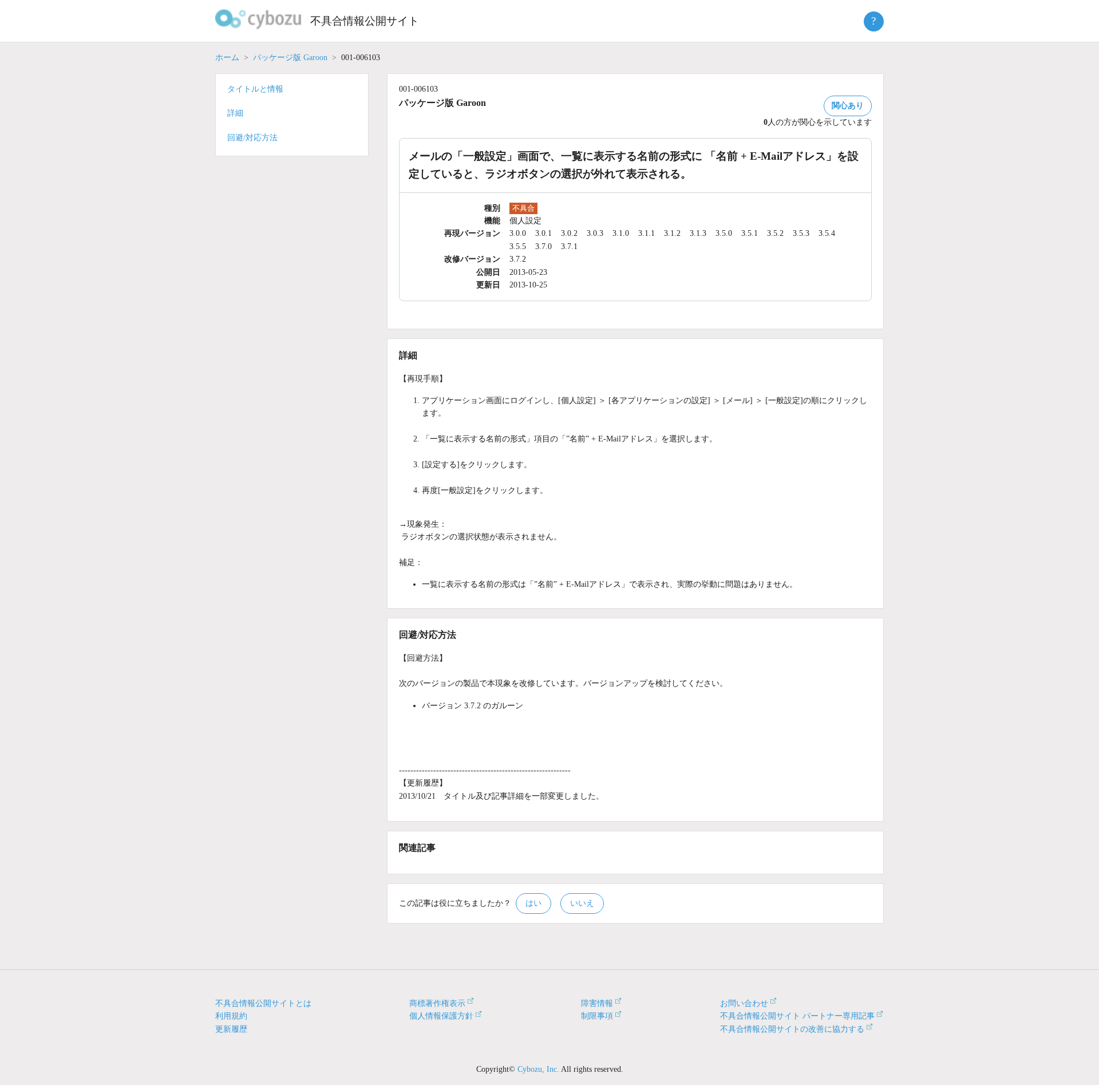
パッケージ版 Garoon (290, 57)
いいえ (582, 903)
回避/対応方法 (252, 137)
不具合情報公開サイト (364, 21)
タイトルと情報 (255, 89)
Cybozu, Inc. (538, 1069)
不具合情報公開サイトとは (263, 1003)
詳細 (235, 113)
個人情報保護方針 (441, 1016)
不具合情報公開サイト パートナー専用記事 (797, 1016)
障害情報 (597, 1003)
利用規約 (231, 1016)
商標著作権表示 (437, 1003)
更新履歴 (231, 1029)
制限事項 (597, 1016)
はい (533, 903)
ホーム (227, 57)
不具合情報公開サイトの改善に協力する (792, 1029)
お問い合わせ (744, 1003)
